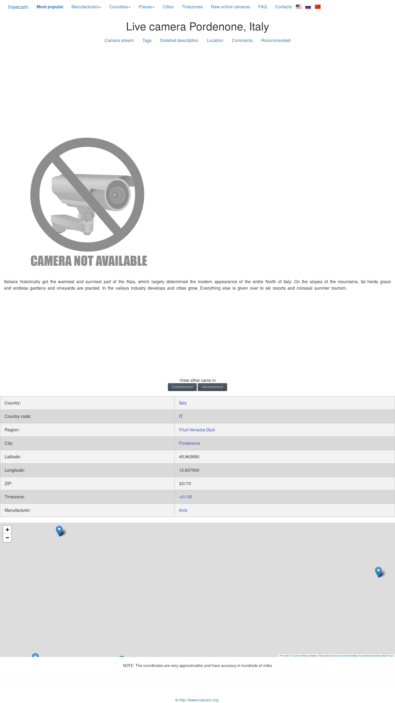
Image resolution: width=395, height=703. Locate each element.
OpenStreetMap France (383, 655)
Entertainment (182, 387)
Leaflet (285, 655)
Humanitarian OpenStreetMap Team (347, 655)
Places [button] (145, 6)
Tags (147, 40)
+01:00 (185, 496)
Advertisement (212, 387)
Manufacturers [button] (85, 6)
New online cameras (230, 6)
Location (215, 40)
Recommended (275, 40)
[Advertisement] (197, 89)
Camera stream (119, 40)
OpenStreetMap (299, 655)
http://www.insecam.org (198, 699)
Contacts (283, 6)
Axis (183, 510)
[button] (378, 572)
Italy (183, 403)
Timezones (192, 6)
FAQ (262, 6)
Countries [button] (118, 6)
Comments (242, 40)
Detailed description (179, 40)
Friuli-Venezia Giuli (197, 430)
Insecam (18, 6)
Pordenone (189, 443)
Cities (168, 6)
